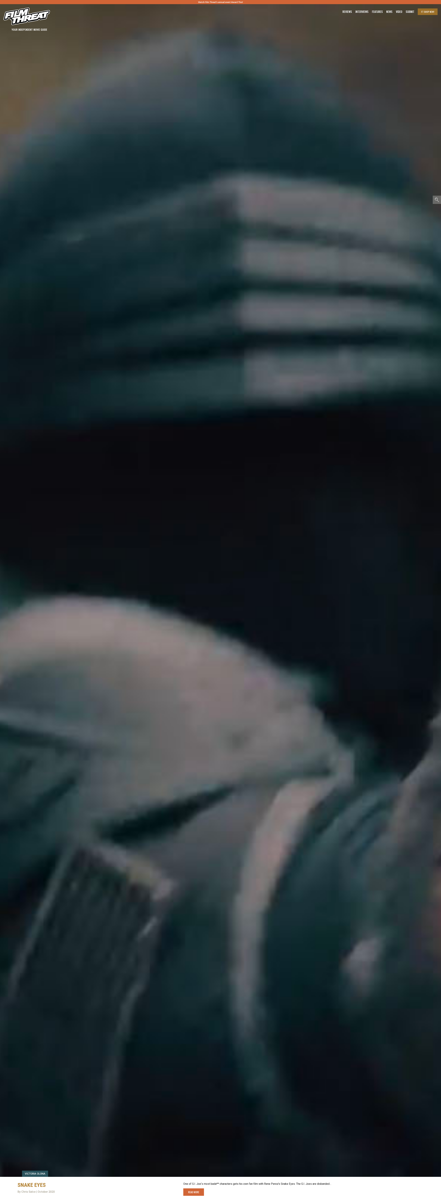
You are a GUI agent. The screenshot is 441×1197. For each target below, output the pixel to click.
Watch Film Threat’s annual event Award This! (220, 2)
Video (399, 11)
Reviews (347, 11)
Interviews (361, 11)
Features (377, 11)
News (389, 11)
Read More (193, 1192)
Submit (410, 11)
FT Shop (427, 11)
